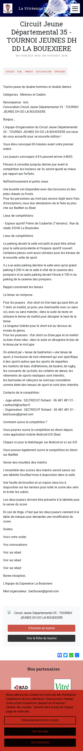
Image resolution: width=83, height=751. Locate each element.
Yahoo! (29, 71)
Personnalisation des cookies (40, 720)
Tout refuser (40, 731)
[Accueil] (8, 8)
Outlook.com (43, 71)
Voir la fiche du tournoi (42, 638)
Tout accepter (40, 742)
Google (10, 71)
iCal (19, 71)
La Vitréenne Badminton (42, 8)
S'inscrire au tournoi (41, 628)
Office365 (59, 71)
